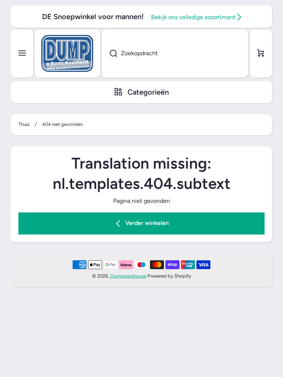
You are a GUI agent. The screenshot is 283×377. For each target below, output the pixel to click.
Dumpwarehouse (128, 276)
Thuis (23, 124)
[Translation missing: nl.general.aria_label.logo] (67, 53)
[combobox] (175, 53)
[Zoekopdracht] (109, 53)
